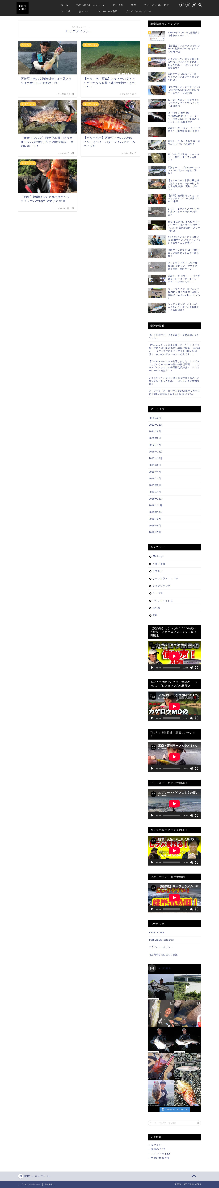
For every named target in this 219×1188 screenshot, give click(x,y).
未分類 (156, 607)
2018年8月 (155, 525)
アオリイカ (158, 563)
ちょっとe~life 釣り (156, 5)
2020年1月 (155, 444)
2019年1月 (155, 492)
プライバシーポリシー (138, 11)
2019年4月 (155, 471)
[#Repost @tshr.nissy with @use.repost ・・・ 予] (187, 1066)
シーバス (157, 593)
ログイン (156, 1144)
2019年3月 (155, 478)
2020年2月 (155, 438)
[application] (174, 656)
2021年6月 (155, 431)
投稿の (158, 1149)
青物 (155, 615)
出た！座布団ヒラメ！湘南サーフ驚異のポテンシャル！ (174, 336)
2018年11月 (155, 505)
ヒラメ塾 (118, 5)
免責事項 (49, 1184)
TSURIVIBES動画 (107, 11)
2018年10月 (156, 512)
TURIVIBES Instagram (90, 5)
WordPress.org (160, 1157)
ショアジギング (161, 585)
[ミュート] (191, 667)
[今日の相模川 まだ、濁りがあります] (187, 987)
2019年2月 (155, 485)
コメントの (160, 1153)
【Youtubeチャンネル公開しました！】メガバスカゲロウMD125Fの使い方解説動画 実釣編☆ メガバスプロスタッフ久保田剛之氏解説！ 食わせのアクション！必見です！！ (174, 350)
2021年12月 (156, 424)
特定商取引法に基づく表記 (163, 954)
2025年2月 (155, 418)
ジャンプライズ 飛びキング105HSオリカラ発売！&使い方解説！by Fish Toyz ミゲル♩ (174, 392)
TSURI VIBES (156, 932)
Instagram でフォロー (176, 1109)
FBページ (158, 556)
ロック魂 (66, 11)
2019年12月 (156, 451)
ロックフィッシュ (162, 600)
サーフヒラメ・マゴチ (165, 578)
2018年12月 (156, 498)
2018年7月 (155, 532)
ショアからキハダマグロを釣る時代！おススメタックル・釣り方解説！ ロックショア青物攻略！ (174, 381)
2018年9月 (155, 518)
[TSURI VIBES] (23, 13)
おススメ (84, 11)
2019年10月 (156, 458)
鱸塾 (133, 5)
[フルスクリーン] (196, 667)
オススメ (157, 571)
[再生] (152, 667)
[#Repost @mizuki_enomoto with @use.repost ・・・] (187, 1093)
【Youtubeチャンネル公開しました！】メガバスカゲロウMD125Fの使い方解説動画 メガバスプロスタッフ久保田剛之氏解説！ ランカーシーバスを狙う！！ (174, 366)
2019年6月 (155, 465)
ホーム (64, 5)
